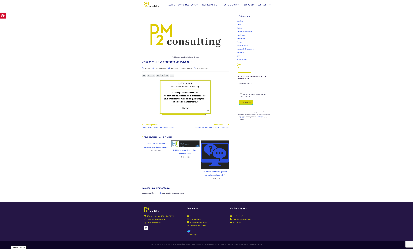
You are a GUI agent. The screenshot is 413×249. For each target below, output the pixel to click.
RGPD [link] (239, 56)
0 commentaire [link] (202, 68)
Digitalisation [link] (241, 35)
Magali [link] (147, 68)
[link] (3, 16)
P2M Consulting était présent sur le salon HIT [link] (185, 152)
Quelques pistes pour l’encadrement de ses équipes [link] (156, 145)
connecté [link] (158, 193)
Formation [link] (240, 42)
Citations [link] (174, 68)
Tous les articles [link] (186, 68)
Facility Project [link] (192, 235)
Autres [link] (239, 24)
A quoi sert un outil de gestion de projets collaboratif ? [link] (215, 173)
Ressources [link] (240, 52)
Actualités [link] (240, 21)
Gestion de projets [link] (242, 45)
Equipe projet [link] (241, 38)
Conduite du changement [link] (244, 31)
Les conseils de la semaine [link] (245, 49)
